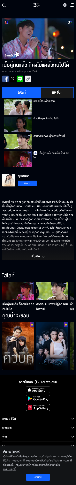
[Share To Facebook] (5, 79)
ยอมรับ (38, 477)
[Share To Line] (20, 79)
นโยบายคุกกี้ (9, 469)
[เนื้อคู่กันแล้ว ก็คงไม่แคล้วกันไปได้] (18, 291)
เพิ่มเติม (36, 257)
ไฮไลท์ (22, 92)
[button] (20, 38)
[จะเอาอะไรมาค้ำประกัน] (18, 346)
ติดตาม (27, 183)
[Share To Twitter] (13, 79)
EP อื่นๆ (57, 92)
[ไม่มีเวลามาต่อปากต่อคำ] (52, 346)
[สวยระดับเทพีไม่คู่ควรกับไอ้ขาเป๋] (52, 291)
